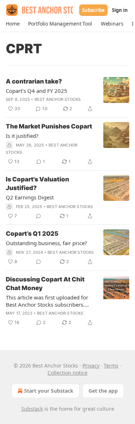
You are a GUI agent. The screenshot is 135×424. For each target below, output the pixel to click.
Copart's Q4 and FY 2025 (36, 90)
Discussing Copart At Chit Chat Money (45, 284)
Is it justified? (22, 135)
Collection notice (67, 372)
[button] (12, 24)
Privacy (90, 365)
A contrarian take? (34, 81)
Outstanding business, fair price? (46, 243)
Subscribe (93, 10)
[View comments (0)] (38, 216)
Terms (111, 365)
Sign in (120, 10)
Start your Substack (48, 390)
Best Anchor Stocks (58, 99)
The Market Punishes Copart (49, 126)
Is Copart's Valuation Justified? (37, 183)
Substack (32, 408)
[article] (67, 95)
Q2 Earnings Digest (30, 197)
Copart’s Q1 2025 (32, 233)
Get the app (103, 390)
